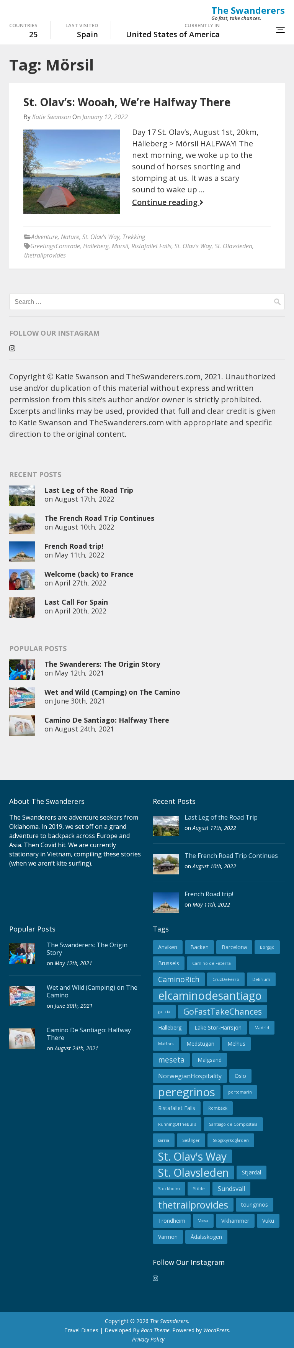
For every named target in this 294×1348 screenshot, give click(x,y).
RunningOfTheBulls (177, 1124)
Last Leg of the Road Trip (88, 490)
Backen (199, 947)
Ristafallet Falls (151, 246)
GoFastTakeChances (222, 1011)
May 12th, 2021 (79, 672)
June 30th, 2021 (80, 700)
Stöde (199, 1188)
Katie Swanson (51, 117)
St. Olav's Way (100, 237)
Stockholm (169, 1188)
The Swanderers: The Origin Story (102, 664)
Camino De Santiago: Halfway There (106, 720)
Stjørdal (251, 1172)
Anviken (167, 947)
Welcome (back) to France (89, 574)
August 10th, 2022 (84, 526)
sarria (163, 1140)
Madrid (262, 1027)
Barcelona (234, 947)
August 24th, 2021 (84, 728)
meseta (171, 1059)
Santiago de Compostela (233, 1124)
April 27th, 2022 (80, 582)
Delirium (261, 979)
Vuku (268, 1220)
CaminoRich (178, 979)
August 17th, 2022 (84, 498)
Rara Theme (155, 1330)
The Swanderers (248, 10)
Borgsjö (267, 947)
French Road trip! (73, 546)
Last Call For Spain (76, 602)
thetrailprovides (45, 255)
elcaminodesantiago (210, 995)
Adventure (44, 237)
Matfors (165, 1043)
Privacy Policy (148, 1339)
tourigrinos (254, 1204)
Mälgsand (210, 1059)
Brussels (168, 963)
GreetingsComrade (55, 246)
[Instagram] (12, 348)
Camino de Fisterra (211, 963)
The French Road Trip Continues (99, 518)
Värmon (168, 1236)
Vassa (203, 1220)
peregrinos (186, 1092)
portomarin (240, 1092)
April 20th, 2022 (80, 610)
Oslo (240, 1075)
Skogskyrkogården (231, 1140)
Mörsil (120, 246)
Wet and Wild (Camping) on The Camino (112, 692)
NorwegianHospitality (190, 1076)
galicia (164, 1011)
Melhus (236, 1043)
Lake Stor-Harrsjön (218, 1027)
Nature (70, 237)
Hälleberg (96, 246)
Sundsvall (231, 1188)
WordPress (216, 1330)
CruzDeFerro (225, 979)
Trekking (133, 237)
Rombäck (217, 1108)
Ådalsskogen (206, 1236)
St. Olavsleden (233, 246)
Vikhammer (235, 1220)
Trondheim (171, 1220)
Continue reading (165, 202)
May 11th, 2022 (79, 554)
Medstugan (200, 1043)
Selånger (191, 1140)
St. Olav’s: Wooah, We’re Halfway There (126, 102)
